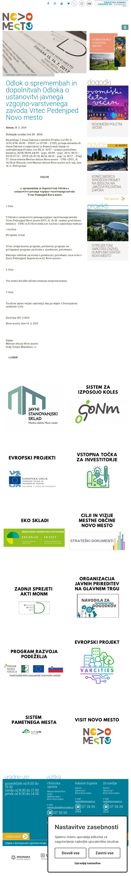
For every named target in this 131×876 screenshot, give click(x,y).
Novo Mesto (26, 21)
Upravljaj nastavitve (88, 863)
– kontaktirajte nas (112, 4)
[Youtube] (61, 3)
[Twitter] (68, 3)
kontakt (82, 4)
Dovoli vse (70, 853)
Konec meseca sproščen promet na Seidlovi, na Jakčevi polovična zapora (106, 183)
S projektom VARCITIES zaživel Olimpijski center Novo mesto (106, 250)
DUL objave (32, 74)
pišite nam (13, 836)
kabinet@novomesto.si (85, 801)
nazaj (14, 357)
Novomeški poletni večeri (107, 126)
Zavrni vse (104, 853)
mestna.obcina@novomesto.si (60, 807)
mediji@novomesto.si (112, 801)
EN (89, 3)
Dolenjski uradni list (15, 74)
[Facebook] (48, 3)
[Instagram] (55, 3)
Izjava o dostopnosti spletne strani (26, 843)
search (74, 4)
